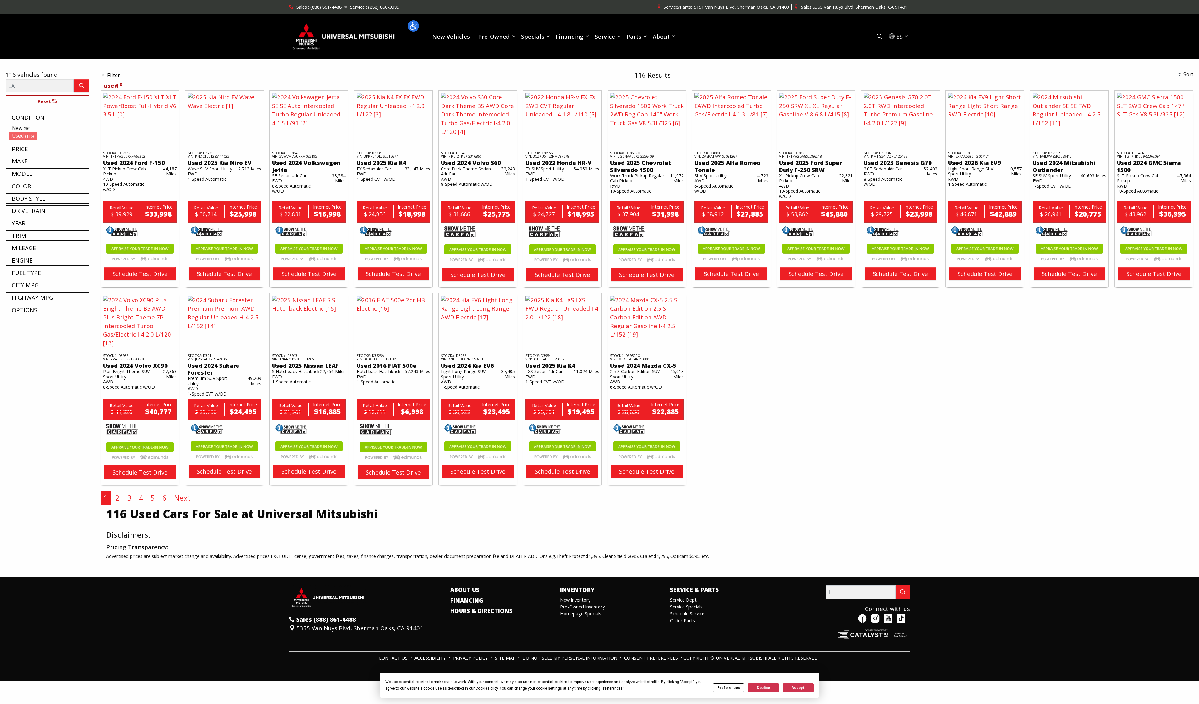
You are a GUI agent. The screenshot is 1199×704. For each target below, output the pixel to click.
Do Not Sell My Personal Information (570, 658)
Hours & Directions (481, 611)
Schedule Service (687, 613)
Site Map (506, 658)
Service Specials (686, 606)
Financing (466, 600)
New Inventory (575, 600)
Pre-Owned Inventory (582, 606)
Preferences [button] (613, 688)
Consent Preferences (651, 658)
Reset (45, 101)
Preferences (728, 688)
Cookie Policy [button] (487, 688)
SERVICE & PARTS (694, 590)
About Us (464, 590)
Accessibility (430, 658)
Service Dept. (684, 600)
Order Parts (682, 620)
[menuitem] (49, 128)
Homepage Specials (580, 613)
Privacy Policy (471, 658)
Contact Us (394, 658)
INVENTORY (577, 590)
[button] (413, 26)
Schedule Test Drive (140, 274)
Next (182, 498)
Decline (763, 688)
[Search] (81, 85)
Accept (798, 688)
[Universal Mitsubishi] (343, 35)
